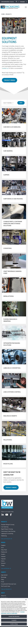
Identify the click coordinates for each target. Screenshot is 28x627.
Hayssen (3, 558)
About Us (3, 595)
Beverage (3, 577)
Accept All (14, 620)
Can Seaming (4, 527)
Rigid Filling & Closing (7, 529)
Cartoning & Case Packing (8, 531)
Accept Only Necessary (14, 616)
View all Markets (5, 589)
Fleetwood (4, 552)
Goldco (3, 554)
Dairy (2, 579)
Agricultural (4, 575)
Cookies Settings (14, 624)
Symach (3, 563)
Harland (3, 556)
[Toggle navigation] (26, 7)
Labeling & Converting (7, 533)
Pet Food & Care (5, 586)
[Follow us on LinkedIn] (2, 514)
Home (3, 14)
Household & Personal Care (8, 584)
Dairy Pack (4, 549)
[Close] (26, 599)
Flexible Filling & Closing (7, 524)
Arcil (2, 547)
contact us (5, 68)
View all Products (5, 538)
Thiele (2, 565)
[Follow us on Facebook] (10, 514)
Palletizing (4, 535)
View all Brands (5, 568)
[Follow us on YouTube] (6, 514)
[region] (14, 612)
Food (2, 581)
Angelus (3, 545)
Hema (2, 561)
